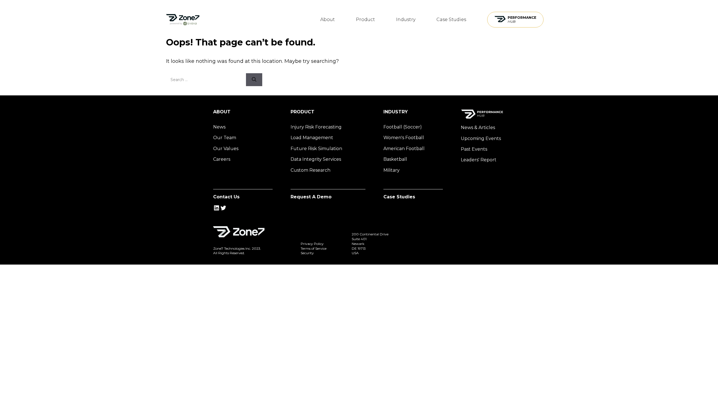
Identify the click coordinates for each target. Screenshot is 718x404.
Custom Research (310, 170)
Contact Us (226, 196)
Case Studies (451, 19)
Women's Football (403, 137)
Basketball (395, 159)
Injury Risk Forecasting (316, 127)
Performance (522, 19)
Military (391, 170)
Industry (405, 19)
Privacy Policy (312, 244)
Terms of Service (313, 248)
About (327, 19)
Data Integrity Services (316, 159)
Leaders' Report (478, 159)
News (219, 127)
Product (365, 19)
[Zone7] (182, 19)
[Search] (254, 79)
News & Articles (478, 127)
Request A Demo (311, 196)
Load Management (312, 137)
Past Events (474, 149)
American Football (404, 148)
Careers (221, 159)
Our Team (224, 137)
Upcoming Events (481, 138)
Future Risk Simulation (316, 148)
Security (307, 253)
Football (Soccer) (402, 127)
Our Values (225, 148)
